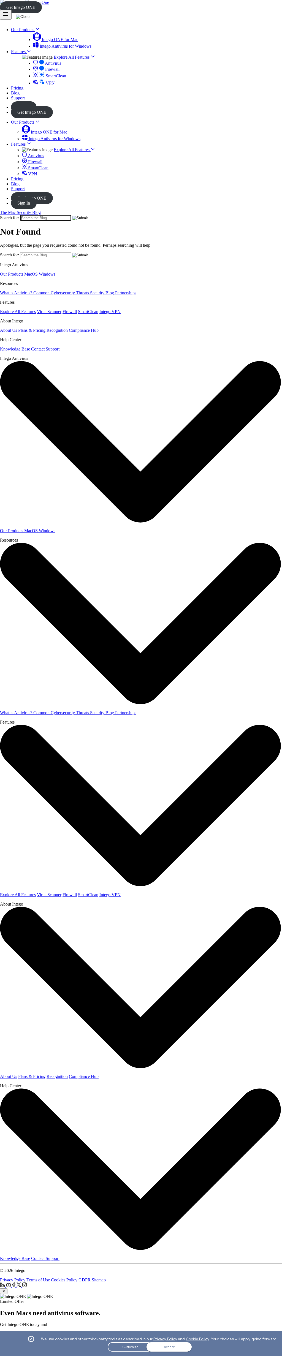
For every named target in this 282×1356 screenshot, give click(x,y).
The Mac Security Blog (20, 212)
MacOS (31, 274)
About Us (8, 330)
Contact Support (45, 349)
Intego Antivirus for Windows (65, 46)
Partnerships (125, 292)
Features (19, 144)
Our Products (23, 122)
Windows (47, 274)
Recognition (57, 330)
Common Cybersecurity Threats (61, 292)
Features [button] (19, 51)
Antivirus (52, 63)
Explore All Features (72, 57)
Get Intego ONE (20, 7)
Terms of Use (38, 1280)
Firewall (51, 69)
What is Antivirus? (16, 292)
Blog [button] (15, 93)
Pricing (17, 178)
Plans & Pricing (31, 330)
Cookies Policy (64, 1280)
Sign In (23, 203)
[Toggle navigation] (6, 15)
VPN (50, 83)
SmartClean (55, 76)
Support (18, 188)
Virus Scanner (49, 311)
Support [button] (18, 98)
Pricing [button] (17, 88)
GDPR (85, 1280)
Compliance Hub (84, 330)
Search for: (9, 217)
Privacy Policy (13, 1280)
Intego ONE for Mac (59, 39)
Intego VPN (110, 311)
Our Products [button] (23, 29)
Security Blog (102, 292)
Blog (15, 183)
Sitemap (99, 1280)
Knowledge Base (15, 349)
